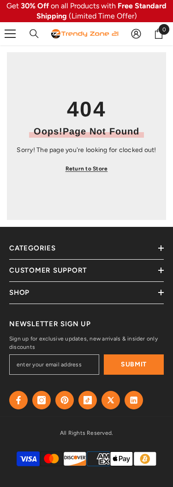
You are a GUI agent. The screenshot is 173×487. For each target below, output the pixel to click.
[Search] (34, 33)
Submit (134, 364)
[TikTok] (87, 400)
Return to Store (87, 168)
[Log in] (136, 34)
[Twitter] (110, 400)
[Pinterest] (64, 400)
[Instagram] (41, 400)
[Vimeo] (134, 400)
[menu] (10, 33)
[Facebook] (18, 400)
